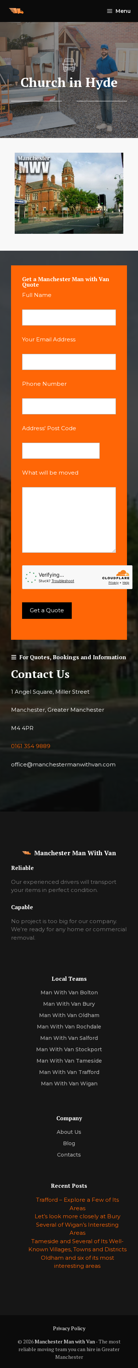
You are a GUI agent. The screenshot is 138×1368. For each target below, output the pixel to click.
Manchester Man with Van (65, 1341)
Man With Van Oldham (69, 1015)
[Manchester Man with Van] (16, 11)
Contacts (69, 1154)
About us (69, 1132)
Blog (69, 1143)
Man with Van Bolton (69, 992)
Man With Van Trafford (69, 1072)
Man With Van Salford (69, 1038)
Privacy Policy (69, 1328)
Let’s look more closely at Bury (77, 1216)
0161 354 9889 (30, 746)
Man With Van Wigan (69, 1083)
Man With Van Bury (69, 1004)
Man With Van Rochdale (69, 1026)
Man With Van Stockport (69, 1049)
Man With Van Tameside (69, 1060)
